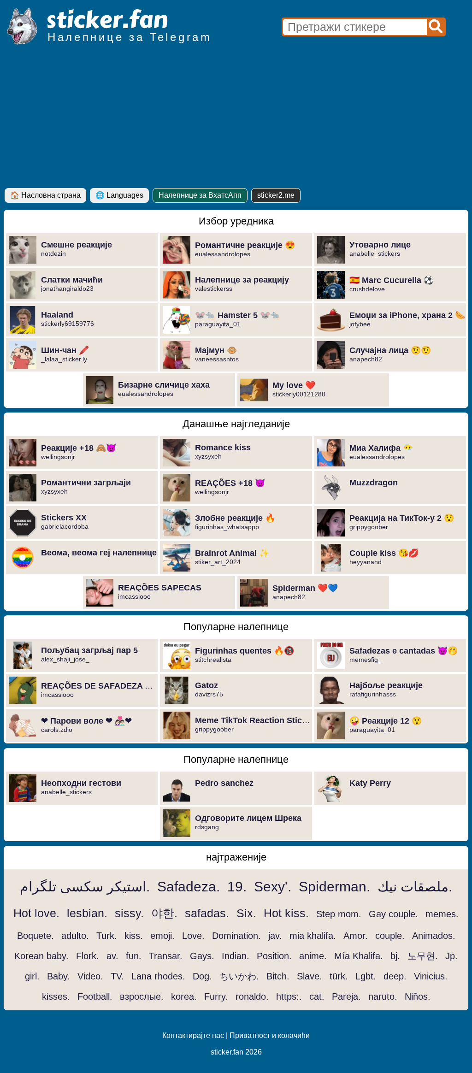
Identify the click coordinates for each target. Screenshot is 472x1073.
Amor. (355, 936)
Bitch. (277, 976)
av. (112, 956)
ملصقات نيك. (415, 886)
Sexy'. (272, 886)
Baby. (58, 976)
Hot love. (36, 913)
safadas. (207, 913)
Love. (193, 936)
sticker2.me (276, 195)
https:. (289, 996)
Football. (94, 996)
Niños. (418, 996)
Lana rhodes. (158, 976)
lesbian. (87, 913)
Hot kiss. (286, 913)
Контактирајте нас (193, 1035)
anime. (313, 956)
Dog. (202, 976)
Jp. (451, 956)
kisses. (56, 996)
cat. (316, 996)
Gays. (202, 956)
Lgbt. (365, 976)
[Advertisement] (236, 118)
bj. (395, 956)
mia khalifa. (312, 936)
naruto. (382, 996)
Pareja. (346, 996)
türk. (339, 976)
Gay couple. (393, 914)
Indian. (235, 956)
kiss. (133, 936)
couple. (390, 936)
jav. (275, 936)
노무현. (422, 956)
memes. (442, 914)
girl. (32, 976)
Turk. (106, 936)
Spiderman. (334, 886)
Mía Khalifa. (358, 956)
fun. (134, 956)
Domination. (236, 936)
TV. (117, 976)
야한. (164, 913)
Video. (90, 976)
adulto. (75, 936)
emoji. (162, 936)
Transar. (166, 956)
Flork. (87, 956)
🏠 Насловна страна (45, 195)
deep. (395, 976)
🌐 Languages (119, 195)
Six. (246, 913)
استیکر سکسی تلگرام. (85, 886)
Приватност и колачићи (270, 1035)
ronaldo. (252, 996)
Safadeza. (188, 886)
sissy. (129, 913)
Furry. (216, 996)
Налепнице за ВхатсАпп (200, 195)
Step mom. (338, 914)
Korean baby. (41, 956)
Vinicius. (431, 976)
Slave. (309, 976)
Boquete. (35, 936)
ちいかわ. (239, 976)
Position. (274, 956)
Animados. (433, 936)
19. (237, 886)
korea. (184, 996)
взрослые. (142, 996)
